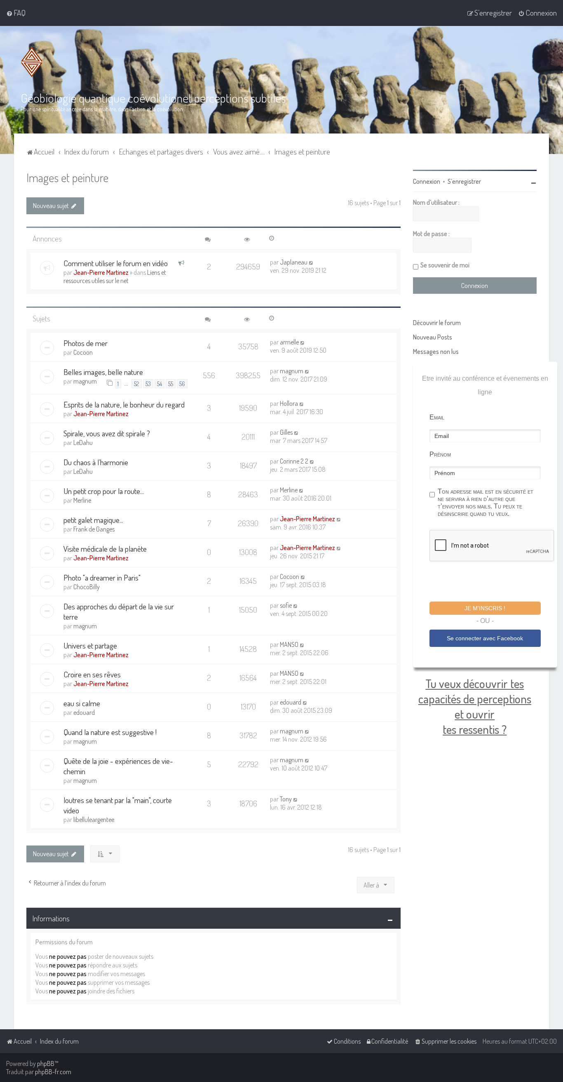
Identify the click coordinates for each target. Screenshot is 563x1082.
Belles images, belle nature (103, 372)
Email (436, 417)
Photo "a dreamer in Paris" (102, 577)
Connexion (426, 181)
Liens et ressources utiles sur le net (114, 276)
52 (136, 383)
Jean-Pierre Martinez (101, 272)
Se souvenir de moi (444, 265)
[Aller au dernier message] (311, 262)
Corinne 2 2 (294, 461)
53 (148, 383)
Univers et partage (90, 645)
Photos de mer (85, 343)
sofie (286, 605)
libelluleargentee (93, 819)
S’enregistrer (464, 181)
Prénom (440, 454)
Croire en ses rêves (92, 674)
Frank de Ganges (94, 529)
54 (159, 383)
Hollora (289, 403)
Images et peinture (67, 177)
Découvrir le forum (437, 323)
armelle (289, 342)
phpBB (45, 1063)
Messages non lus (436, 351)
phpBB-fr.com (53, 1072)
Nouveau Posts (432, 337)
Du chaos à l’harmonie (95, 462)
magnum (85, 381)
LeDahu (83, 442)
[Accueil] (32, 62)
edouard (84, 712)
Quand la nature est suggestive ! (110, 732)
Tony (286, 799)
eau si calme (81, 703)
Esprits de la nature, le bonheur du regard (124, 404)
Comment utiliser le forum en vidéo (115, 263)
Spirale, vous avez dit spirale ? (106, 433)
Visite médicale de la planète (105, 548)
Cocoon (83, 352)
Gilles (286, 432)
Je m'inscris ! (484, 608)
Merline (82, 500)
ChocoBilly (86, 587)
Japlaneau (293, 262)
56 (182, 383)
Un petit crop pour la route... (103, 491)
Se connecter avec (485, 638)
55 (170, 383)
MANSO (289, 644)
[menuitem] (16, 13)
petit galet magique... (93, 520)
